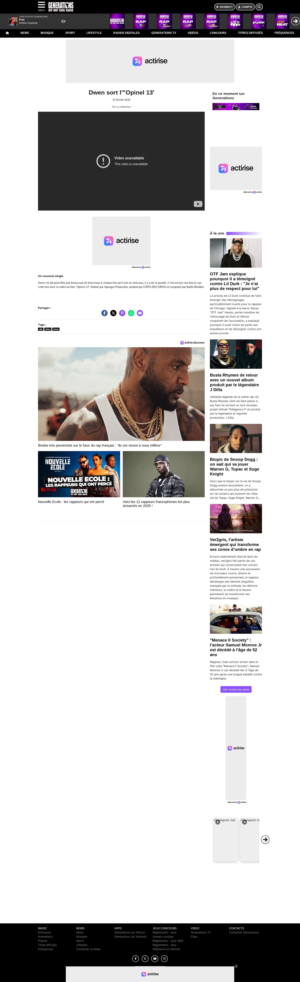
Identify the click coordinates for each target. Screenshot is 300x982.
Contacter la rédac (88, 949)
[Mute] (63, 21)
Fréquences (284, 32)
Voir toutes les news (236, 689)
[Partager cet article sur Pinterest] (121, 315)
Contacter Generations (244, 932)
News (24, 32)
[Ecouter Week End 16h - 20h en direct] (235, 106)
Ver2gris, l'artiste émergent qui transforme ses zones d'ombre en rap (235, 544)
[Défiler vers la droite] (265, 839)
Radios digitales (126, 32)
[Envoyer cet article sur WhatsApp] (130, 315)
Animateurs (45, 936)
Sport (70, 32)
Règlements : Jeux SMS (168, 940)
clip (41, 329)
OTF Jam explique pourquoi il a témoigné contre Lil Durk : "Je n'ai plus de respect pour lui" (234, 281)
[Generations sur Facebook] (135, 958)
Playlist (42, 940)
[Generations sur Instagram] (164, 958)
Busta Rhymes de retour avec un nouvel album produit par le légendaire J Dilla (234, 382)
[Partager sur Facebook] (104, 315)
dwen (56, 329)
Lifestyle (94, 32)
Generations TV (163, 32)
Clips (194, 936)
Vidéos (193, 32)
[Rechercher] (259, 6)
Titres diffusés (250, 32)
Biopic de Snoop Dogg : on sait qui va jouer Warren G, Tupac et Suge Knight (234, 466)
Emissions (44, 932)
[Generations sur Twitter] (145, 958)
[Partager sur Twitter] (112, 315)
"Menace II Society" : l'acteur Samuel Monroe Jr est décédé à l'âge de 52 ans (236, 647)
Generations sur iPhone (129, 932)
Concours (218, 32)
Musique (47, 32)
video (48, 329)
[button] (226, 839)
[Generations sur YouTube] (154, 958)
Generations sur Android (130, 936)
